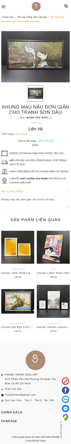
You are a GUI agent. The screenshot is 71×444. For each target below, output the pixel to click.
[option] (35, 56)
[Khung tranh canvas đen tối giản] (53, 307)
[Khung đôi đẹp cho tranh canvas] (18, 307)
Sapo (43, 440)
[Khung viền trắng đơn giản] (18, 253)
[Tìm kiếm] (66, 6)
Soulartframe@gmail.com (20, 394)
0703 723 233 (45, 141)
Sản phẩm (35, 219)
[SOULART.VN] (36, 6)
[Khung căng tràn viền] (53, 253)
